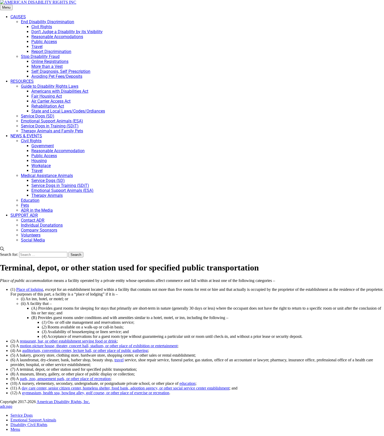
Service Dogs (21, 415)
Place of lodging (29, 289)
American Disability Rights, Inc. (63, 401)
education (187, 383)
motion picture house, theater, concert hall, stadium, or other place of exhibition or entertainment (98, 346)
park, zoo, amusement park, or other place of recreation (65, 378)
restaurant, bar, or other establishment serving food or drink (68, 341)
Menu (6, 7)
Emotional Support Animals (33, 420)
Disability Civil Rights (28, 424)
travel (119, 360)
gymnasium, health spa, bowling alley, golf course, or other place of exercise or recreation (95, 393)
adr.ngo (6, 406)
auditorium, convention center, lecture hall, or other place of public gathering (85, 350)
